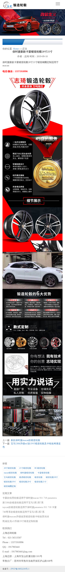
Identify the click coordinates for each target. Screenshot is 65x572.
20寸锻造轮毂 (10, 468)
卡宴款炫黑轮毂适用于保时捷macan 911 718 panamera (29, 498)
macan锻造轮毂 (10, 473)
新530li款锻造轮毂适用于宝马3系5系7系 (23, 502)
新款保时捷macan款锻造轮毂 (25, 440)
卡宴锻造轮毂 (44, 473)
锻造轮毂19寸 (10, 482)
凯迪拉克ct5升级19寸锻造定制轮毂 (20, 521)
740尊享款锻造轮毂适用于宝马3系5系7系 (23, 512)
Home (16, 49)
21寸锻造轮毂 (25, 468)
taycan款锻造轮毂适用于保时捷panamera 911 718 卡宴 (29, 507)
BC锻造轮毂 (39, 468)
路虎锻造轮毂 (25, 477)
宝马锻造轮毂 (10, 477)
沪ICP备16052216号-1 (19, 569)
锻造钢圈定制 (10, 486)
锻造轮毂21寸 (40, 482)
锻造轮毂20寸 (25, 482)
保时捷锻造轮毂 (27, 473)
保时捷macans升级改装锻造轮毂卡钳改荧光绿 (25, 516)
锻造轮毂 (38, 477)
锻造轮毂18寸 (52, 477)
